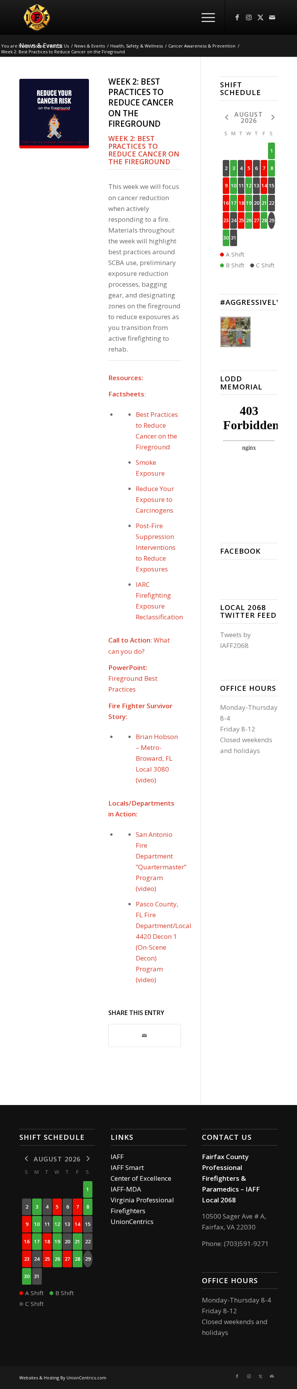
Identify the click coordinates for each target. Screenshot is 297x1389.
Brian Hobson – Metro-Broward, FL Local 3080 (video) (157, 758)
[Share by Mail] (145, 1035)
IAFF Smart (127, 1167)
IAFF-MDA (126, 1189)
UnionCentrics (132, 1221)
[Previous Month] (226, 117)
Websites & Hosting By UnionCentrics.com (62, 1377)
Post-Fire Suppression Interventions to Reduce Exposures (156, 547)
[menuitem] (204, 17)
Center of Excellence (141, 1178)
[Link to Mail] (272, 17)
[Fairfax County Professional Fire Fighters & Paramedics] (70, 17)
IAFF (117, 1156)
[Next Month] (271, 117)
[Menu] (204, 17)
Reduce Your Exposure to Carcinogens (155, 499)
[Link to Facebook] (237, 17)
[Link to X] (260, 17)
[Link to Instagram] (248, 17)
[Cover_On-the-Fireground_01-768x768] (54, 113)
